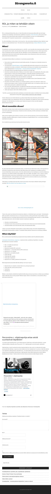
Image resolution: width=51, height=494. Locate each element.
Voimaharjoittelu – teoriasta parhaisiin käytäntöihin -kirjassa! (28, 68)
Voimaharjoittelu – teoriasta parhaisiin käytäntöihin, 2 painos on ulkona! (17, 481)
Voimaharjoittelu (36, 406)
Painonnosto (30, 406)
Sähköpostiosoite (6, 438)
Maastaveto (25, 406)
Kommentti (5, 419)
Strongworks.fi (25, 3)
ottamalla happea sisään (17, 65)
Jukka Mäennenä (10, 326)
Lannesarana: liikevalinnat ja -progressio (11, 240)
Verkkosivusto (5, 445)
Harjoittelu (9, 406)
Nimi (3, 432)
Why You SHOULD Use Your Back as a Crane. (16, 183)
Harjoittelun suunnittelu (15, 406)
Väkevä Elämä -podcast (7, 479)
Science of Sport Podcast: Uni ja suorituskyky (12, 474)
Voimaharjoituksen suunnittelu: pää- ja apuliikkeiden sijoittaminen (16, 471)
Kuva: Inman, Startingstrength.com (25, 207)
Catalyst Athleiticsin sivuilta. (40, 42)
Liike (22, 406)
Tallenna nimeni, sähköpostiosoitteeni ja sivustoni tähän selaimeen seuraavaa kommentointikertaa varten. (25, 452)
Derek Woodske (34, 34)
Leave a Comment (22, 26)
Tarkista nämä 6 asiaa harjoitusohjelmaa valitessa (13, 476)
